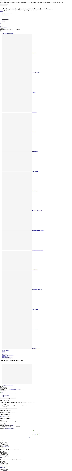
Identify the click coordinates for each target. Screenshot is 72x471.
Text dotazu (2, 423)
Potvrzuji (1, 11)
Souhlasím (6, 4)
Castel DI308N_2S (3, 416)
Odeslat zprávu (3, 424)
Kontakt (3, 20)
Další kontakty (2, 457)
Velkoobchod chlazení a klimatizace (7, 33)
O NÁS (3, 21)
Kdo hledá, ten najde (3, 29)
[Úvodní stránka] (3, 27)
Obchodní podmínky (5, 19)
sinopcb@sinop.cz (6, 456)
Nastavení (2, 4)
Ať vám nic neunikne (3, 426)
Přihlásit (18, 426)
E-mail (1, 420)
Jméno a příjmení (3, 421)
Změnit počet (2, 389)
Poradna (3, 351)
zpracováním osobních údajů (9, 425)
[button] (0, 23)
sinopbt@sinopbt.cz (6, 446)
